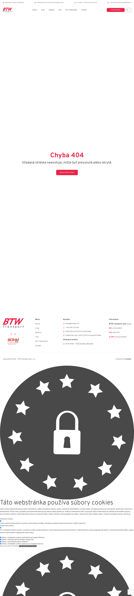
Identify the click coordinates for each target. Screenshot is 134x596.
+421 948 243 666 (115, 2)
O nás (43, 10)
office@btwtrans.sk (126, 2)
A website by (123, 359)
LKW (59, 10)
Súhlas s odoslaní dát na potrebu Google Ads (18, 540)
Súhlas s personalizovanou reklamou (15, 542)
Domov (34, 10)
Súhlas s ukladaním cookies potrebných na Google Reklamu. (23, 538)
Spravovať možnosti (6, 546)
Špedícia (51, 10)
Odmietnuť (15, 546)
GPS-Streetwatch (71, 10)
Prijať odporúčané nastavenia (28, 546)
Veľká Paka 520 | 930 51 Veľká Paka (14, 2)
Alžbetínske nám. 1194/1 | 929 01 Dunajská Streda (50, 2)
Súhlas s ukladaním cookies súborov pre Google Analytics (22, 544)
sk (127, 10)
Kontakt (84, 10)
